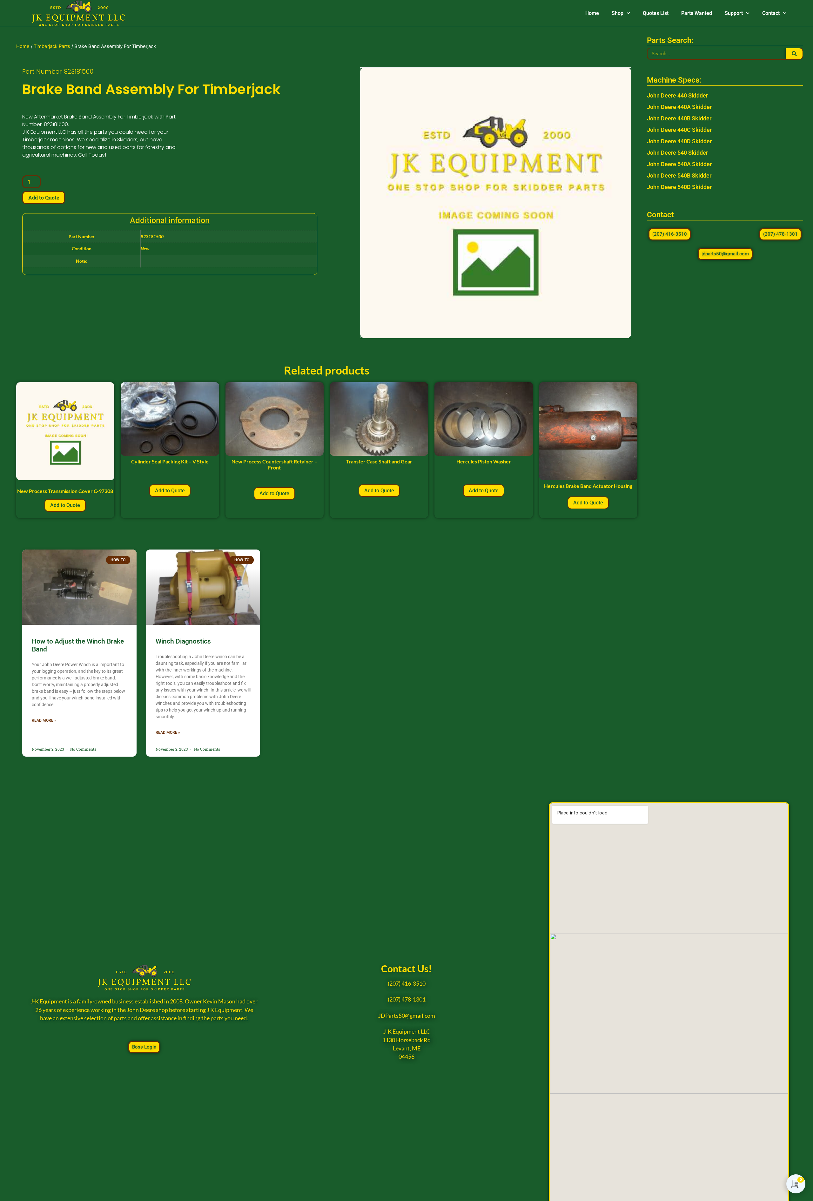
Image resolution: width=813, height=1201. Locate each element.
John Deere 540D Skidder (679, 187)
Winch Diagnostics (183, 641)
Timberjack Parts (52, 46)
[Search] (794, 53)
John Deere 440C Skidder (679, 129)
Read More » (44, 720)
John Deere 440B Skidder (679, 118)
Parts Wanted (696, 13)
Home (592, 13)
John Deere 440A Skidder (679, 107)
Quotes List (656, 13)
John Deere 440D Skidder (679, 141)
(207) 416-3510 (407, 983)
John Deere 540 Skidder (677, 152)
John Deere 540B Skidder (679, 175)
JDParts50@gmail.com (406, 1015)
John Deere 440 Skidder (677, 95)
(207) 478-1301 (407, 999)
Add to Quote (43, 197)
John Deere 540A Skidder (679, 164)
